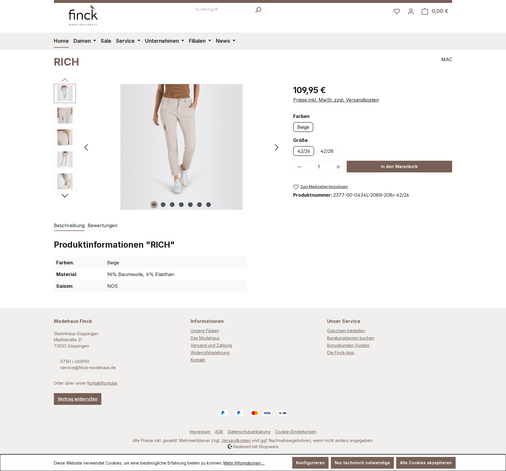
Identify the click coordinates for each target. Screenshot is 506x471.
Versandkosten (236, 440)
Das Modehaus (205, 337)
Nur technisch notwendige (362, 462)
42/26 (303, 151)
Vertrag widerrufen (78, 398)
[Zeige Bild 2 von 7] (163, 204)
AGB (219, 431)
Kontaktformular (102, 383)
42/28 (327, 151)
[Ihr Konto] (411, 11)
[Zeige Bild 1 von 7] (154, 204)
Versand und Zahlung (211, 345)
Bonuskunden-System (348, 345)
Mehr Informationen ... (244, 462)
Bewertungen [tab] (102, 225)
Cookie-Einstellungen (295, 431)
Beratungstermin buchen (350, 337)
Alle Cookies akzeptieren (426, 462)
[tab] (69, 225)
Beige (303, 127)
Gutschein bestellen (346, 330)
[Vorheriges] (86, 146)
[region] (167, 147)
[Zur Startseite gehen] (83, 15)
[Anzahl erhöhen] (338, 166)
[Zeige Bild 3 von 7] (172, 204)
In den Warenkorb (399, 166)
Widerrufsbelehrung (210, 352)
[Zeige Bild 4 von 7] (181, 204)
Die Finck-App (340, 352)
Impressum (200, 431)
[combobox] (222, 9)
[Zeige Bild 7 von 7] (208, 204)
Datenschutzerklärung (249, 431)
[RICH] (181, 147)
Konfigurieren (310, 462)
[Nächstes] (276, 146)
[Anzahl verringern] (299, 166)
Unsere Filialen (205, 330)
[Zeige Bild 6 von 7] (199, 204)
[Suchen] (258, 9)
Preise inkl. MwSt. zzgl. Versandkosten (336, 100)
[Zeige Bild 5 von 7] (190, 204)
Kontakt (198, 359)
